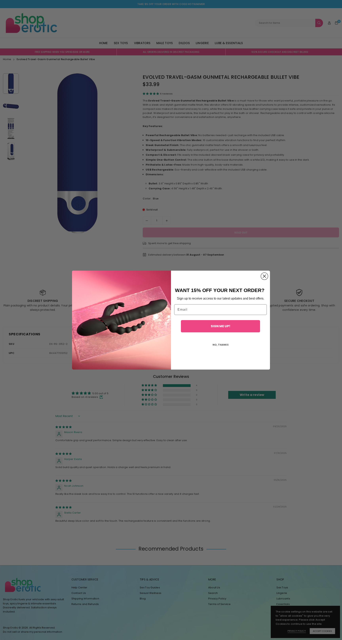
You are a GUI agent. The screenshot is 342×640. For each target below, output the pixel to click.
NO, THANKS (221, 344)
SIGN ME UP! (220, 326)
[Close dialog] (264, 276)
